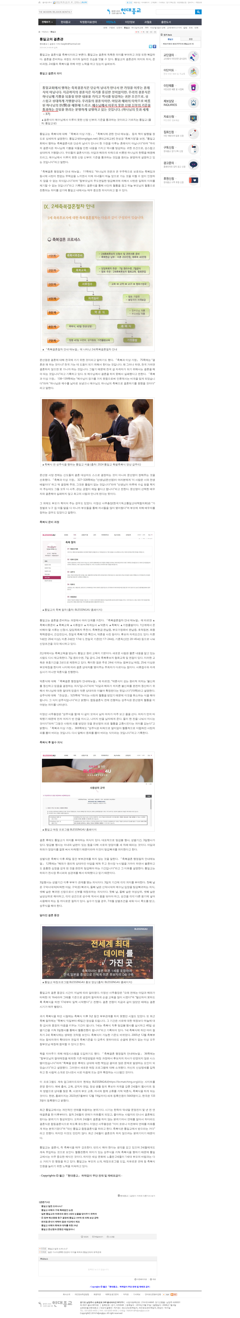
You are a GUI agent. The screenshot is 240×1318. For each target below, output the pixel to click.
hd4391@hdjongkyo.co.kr (138, 1310)
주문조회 (199, 2)
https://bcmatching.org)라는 (126, 1082)
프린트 (86, 1237)
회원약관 (97, 1294)
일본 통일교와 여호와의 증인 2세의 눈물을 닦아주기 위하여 (69, 1214)
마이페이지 (145, 2)
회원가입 (137, 2)
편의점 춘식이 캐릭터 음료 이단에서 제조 (60, 1221)
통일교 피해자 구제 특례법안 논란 (57, 1210)
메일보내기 (99, 1237)
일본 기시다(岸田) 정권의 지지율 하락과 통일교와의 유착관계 (74, 1252)
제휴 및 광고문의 (112, 1294)
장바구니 (191, 2)
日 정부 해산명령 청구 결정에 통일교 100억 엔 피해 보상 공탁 (69, 1218)
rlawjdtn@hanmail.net (70, 44)
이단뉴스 (45, 32)
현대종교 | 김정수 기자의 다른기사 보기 (137, 1195)
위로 (154, 1279)
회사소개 (66, 1294)
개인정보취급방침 (82, 1294)
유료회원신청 (181, 2)
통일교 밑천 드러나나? (52, 1206)
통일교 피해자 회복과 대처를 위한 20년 (59, 1225)
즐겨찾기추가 (47, 2)
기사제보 (162, 2)
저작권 (125, 1294)
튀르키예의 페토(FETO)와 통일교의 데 (178, 44)
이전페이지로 (142, 1279)
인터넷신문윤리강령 (153, 1294)
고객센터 (154, 2)
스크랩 (111, 1237)
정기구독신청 (170, 2)
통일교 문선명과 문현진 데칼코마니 (58, 1229)
